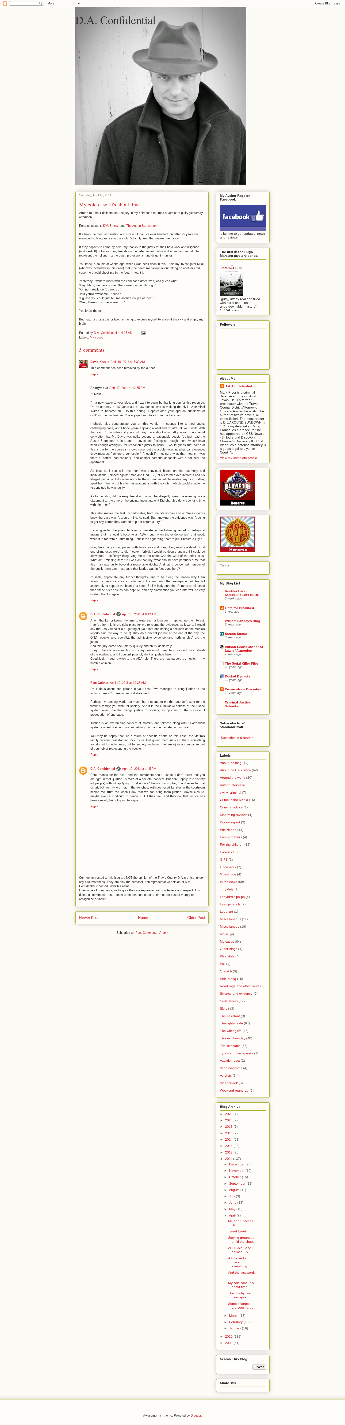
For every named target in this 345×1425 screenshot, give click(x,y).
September (237, 1183)
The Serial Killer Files (242, 663)
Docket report (230, 822)
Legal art (226, 911)
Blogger (196, 1415)
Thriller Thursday (232, 1038)
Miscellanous (229, 926)
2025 (229, 1114)
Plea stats (227, 956)
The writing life (231, 1031)
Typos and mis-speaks (236, 1053)
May (232, 1209)
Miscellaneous (230, 919)
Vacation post (230, 1060)
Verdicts (226, 1075)
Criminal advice (231, 807)
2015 (229, 1133)
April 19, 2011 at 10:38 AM (128, 683)
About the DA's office (235, 770)
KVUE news (111, 225)
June (233, 1202)
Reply (94, 374)
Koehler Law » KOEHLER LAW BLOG (242, 593)
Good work (228, 867)
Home (143, 918)
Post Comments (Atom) (151, 932)
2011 (229, 1159)
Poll (222, 964)
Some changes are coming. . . (240, 1306)
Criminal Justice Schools (238, 704)
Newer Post (89, 918)
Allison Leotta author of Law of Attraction (244, 648)
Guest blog (228, 874)
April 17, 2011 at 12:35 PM (127, 388)
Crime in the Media (234, 800)
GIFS (224, 859)
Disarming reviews (233, 815)
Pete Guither (99, 683)
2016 (229, 1126)
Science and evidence (236, 993)
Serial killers (229, 1001)
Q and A (226, 971)
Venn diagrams (231, 1068)
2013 (229, 1146)
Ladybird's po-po (232, 897)
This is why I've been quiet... (239, 1295)
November (237, 1170)
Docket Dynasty (237, 676)
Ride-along (228, 979)
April (233, 1215)
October (235, 1177)
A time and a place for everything (237, 1262)
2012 (229, 1152)
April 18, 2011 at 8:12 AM (139, 614)
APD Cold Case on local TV (239, 1250)
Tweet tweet (237, 1231)
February (236, 1322)
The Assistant (230, 1016)
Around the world (232, 777)
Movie (224, 934)
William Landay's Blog (242, 621)
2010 (229, 1336)
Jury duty (227, 889)
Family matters (231, 837)
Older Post (196, 918)
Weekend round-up (234, 1090)
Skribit (224, 1008)
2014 (229, 1139)
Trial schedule (230, 1046)
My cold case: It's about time (241, 1285)
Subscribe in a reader (237, 738)
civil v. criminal (230, 792)
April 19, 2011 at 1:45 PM (139, 768)
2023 (229, 1120)
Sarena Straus (236, 634)
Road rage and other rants (239, 986)
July (232, 1196)
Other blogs (228, 949)
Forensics (227, 852)
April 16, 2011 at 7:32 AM (128, 362)
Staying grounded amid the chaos (241, 1239)
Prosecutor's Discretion (243, 689)
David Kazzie (99, 362)
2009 (229, 1343)
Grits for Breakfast (239, 608)
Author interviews (232, 785)
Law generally (230, 904)
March (234, 1315)
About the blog (231, 763)
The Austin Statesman (141, 225)
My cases (96, 337)
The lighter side (231, 1023)
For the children (231, 844)
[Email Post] (143, 333)
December (237, 1164)
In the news (228, 882)
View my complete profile (238, 458)
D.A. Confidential (115, 19)
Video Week (229, 1083)
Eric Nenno (228, 830)
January (235, 1328)
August (234, 1190)
